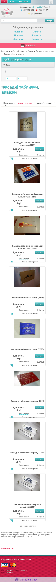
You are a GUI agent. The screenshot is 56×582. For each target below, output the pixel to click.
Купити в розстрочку (30, 158)
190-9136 (38, 14)
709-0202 (30, 10)
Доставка (18, 39)
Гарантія (36, 35)
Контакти (37, 39)
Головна (18, 32)
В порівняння (24, 155)
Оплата (37, 32)
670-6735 (46, 10)
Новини (18, 35)
